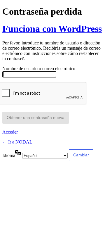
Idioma (8, 155)
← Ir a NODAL (17, 141)
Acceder (10, 131)
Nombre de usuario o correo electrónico (38, 68)
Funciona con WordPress (52, 28)
